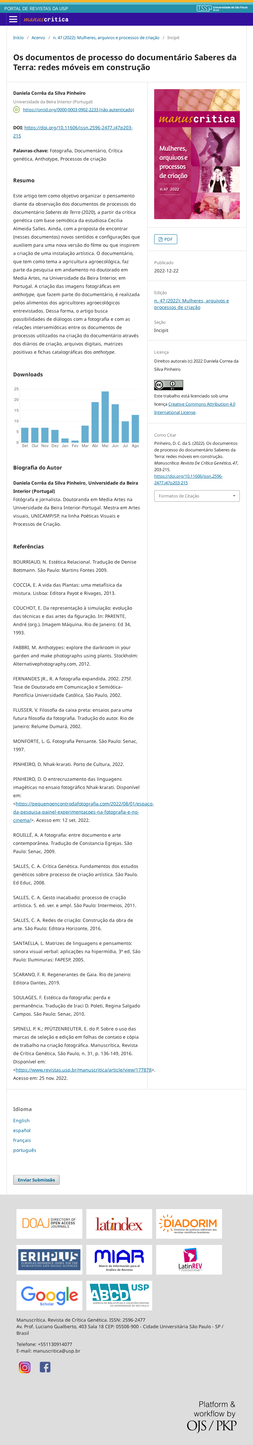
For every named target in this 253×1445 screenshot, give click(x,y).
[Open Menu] (13, 19)
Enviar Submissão (36, 1180)
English (21, 1120)
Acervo (38, 37)
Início (18, 37)
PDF (168, 239)
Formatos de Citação (179, 496)
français (22, 1140)
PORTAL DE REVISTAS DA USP (36, 9)
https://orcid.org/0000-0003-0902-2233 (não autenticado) (78, 110)
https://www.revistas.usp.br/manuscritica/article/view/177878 (84, 1070)
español (22, 1130)
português (24, 1150)
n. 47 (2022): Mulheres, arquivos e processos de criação (106, 37)
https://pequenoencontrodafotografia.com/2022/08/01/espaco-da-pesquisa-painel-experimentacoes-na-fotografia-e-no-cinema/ (83, 811)
